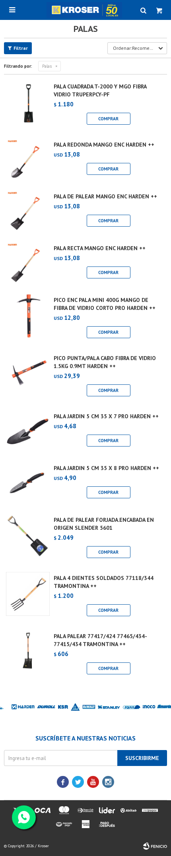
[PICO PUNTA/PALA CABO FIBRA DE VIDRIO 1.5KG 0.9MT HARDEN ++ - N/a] (28, 377)
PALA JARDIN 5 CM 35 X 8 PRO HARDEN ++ (106, 468)
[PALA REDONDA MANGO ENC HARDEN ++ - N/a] (28, 160)
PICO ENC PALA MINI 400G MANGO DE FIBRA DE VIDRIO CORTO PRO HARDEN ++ (104, 303)
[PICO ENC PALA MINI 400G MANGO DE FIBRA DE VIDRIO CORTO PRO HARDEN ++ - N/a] (28, 319)
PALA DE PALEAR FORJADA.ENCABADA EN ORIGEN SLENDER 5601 (104, 523)
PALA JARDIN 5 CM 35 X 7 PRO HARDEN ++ (106, 416)
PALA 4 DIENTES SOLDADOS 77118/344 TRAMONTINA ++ (104, 582)
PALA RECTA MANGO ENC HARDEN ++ (100, 248)
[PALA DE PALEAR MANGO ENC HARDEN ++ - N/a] (28, 212)
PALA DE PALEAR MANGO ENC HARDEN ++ (105, 196)
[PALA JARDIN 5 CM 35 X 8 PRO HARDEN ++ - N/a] (28, 484)
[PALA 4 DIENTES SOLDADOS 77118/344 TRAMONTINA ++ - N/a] (28, 597)
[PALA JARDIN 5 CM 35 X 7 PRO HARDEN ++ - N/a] (28, 432)
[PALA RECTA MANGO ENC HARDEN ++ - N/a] (28, 264)
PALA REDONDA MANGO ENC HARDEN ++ (104, 144)
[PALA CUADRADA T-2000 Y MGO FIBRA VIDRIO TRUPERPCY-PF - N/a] (28, 105)
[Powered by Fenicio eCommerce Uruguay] (155, 846)
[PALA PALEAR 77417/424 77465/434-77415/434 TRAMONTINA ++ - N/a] (28, 655)
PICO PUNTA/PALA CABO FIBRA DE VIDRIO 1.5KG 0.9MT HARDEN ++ (105, 362)
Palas (47, 66)
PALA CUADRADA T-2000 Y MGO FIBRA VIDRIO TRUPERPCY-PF (100, 90)
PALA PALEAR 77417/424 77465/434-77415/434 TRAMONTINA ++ (100, 640)
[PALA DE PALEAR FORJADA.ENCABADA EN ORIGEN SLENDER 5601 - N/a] (28, 539)
